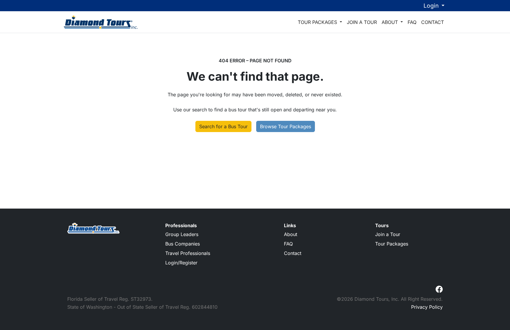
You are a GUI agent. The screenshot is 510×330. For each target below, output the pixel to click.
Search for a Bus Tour (223, 126)
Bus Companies (182, 244)
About (390, 22)
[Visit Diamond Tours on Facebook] (439, 289)
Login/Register (181, 263)
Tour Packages (318, 22)
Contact (432, 22)
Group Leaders (181, 234)
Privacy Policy (427, 307)
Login (432, 5)
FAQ (412, 22)
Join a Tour (362, 22)
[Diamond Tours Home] (101, 22)
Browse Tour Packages (285, 126)
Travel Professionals (187, 253)
